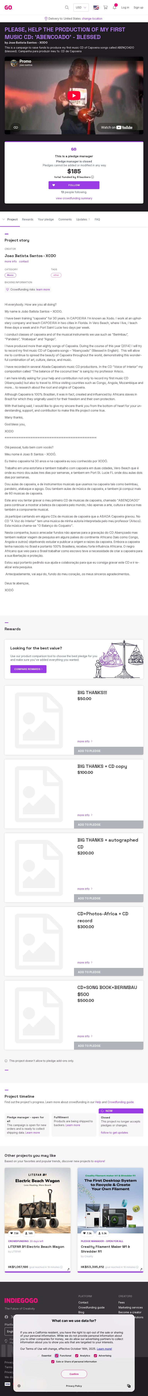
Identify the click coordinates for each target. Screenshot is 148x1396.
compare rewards (27, 669)
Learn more (32, 1132)
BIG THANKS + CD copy (102, 766)
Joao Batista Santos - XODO (28, 42)
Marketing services (131, 1307)
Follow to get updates (114, 1132)
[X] (12, 1317)
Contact (83, 1302)
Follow (74, 185)
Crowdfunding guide (121, 1102)
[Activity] (114, 7)
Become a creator (130, 1312)
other (56, 275)
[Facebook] (6, 1317)
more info (11, 261)
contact (24, 261)
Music (10, 275)
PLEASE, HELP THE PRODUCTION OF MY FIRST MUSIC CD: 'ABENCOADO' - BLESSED (65, 33)
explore (99, 1161)
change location (92, 18)
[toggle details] (70, 1271)
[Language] (96, 8)
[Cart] (105, 7)
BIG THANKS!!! (92, 693)
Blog (81, 1312)
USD (79, 7)
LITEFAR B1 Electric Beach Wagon (36, 1246)
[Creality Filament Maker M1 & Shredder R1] (110, 1200)
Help (98, 1102)
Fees (122, 1302)
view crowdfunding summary (74, 198)
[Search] (67, 7)
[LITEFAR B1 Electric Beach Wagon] (38, 1200)
